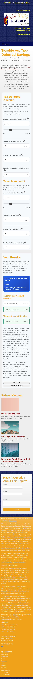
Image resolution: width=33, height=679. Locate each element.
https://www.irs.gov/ (16, 619)
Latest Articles (5, 670)
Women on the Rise (10, 414)
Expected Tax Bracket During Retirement (16, 169)
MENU (6, 44)
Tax (2, 663)
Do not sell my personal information (14, 562)
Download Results (17, 386)
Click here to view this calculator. (15, 68)
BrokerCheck (13, 521)
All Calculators (5, 674)
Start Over (16, 382)
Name (5, 484)
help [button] (28, 118)
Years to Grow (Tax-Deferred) (14, 141)
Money (3, 665)
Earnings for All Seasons (13, 436)
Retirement (4, 654)
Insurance (4, 661)
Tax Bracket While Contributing (14, 242)
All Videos (4, 672)
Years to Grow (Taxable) (12, 215)
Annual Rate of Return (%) (13, 155)
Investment (4, 656)
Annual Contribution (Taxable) (14, 192)
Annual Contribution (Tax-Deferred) (16, 118)
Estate (3, 659)
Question (5, 500)
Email (5, 491)
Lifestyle (3, 668)
